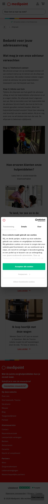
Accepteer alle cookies (24, 267)
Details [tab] (24, 227)
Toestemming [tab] (8, 227)
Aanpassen (22, 274)
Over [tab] (39, 227)
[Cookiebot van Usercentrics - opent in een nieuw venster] (35, 220)
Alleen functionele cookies (24, 282)
